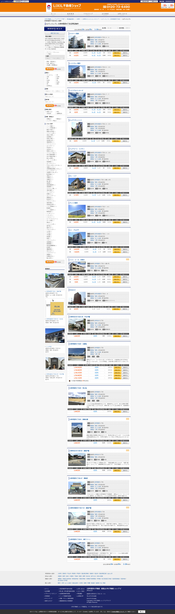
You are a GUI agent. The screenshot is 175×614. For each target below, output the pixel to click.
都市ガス (50, 227)
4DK (58, 84)
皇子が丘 (93, 576)
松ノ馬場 (103, 583)
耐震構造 (50, 243)
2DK (58, 78)
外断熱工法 (50, 256)
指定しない (50, 111)
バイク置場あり (52, 206)
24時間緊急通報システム (54, 168)
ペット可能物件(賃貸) (65, 596)
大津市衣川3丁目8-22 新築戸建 (79, 451)
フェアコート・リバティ (76, 149)
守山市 (69, 573)
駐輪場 (49, 208)
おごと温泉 (98, 43)
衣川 (98, 320)
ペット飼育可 (51, 210)
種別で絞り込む (55, 33)
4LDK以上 (49, 85)
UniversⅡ (72, 290)
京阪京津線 (82, 578)
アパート (49, 52)
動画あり (59, 119)
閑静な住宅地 (51, 131)
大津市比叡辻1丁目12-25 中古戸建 (55, 374)
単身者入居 (50, 140)
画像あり (49, 119)
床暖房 (49, 254)
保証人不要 (50, 135)
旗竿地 (49, 226)
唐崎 (85, 583)
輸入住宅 (50, 258)
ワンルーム (50, 75)
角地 (49, 238)
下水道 (49, 233)
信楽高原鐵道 (115, 578)
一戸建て (49, 54)
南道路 (49, 236)
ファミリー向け (52, 152)
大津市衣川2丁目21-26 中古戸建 (79, 317)
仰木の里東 (100, 576)
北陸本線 (123, 578)
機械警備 (50, 249)
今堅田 (71, 576)
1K (57, 75)
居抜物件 (50, 186)
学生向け (50, 147)
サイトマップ (48, 598)
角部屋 (49, 183)
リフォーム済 (51, 133)
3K (57, 80)
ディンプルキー (52, 170)
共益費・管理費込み (52, 65)
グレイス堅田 (73, 203)
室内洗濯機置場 (52, 245)
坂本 (67, 576)
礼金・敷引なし (51, 63)
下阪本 (76, 576)
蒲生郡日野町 (85, 573)
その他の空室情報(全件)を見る (79, 380)
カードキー (50, 145)
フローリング (51, 240)
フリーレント (51, 144)
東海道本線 (75, 578)
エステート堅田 (74, 33)
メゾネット (50, 213)
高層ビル (50, 194)
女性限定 (50, 136)
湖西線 (92, 40)
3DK (48, 82)
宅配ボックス (51, 167)
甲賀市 (78, 573)
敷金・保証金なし (51, 61)
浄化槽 (49, 234)
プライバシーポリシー (51, 593)
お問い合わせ (80, 588)
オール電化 (50, 220)
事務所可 (50, 197)
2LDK (48, 80)
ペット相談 (50, 126)
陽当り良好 (50, 129)
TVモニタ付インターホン (54, 165)
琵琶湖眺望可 (51, 185)
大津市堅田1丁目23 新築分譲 (78, 419)
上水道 (49, 231)
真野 (84, 576)
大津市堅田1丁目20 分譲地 (78, 344)
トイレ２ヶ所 (51, 224)
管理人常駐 (50, 138)
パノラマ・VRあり (52, 120)
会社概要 (47, 591)
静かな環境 (50, 158)
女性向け (50, 149)
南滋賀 (93, 583)
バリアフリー (51, 252)
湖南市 (91, 573)
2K (47, 78)
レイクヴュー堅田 (74, 63)
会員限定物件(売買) (65, 593)
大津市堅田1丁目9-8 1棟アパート (80, 539)
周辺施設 (79, 593)
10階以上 (50, 177)
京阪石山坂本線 (67, 578)
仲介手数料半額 (52, 156)
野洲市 (74, 573)
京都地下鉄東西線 (91, 578)
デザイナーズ (51, 201)
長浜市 (96, 573)
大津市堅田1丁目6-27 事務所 (78, 478)
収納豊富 (50, 161)
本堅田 (99, 37)
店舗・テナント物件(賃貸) (66, 598)
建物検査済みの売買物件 (66, 601)
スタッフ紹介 (80, 591)
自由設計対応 (51, 204)
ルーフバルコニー (52, 218)
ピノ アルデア (74, 230)
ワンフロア (50, 192)
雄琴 (64, 576)
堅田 (96, 40)
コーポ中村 (48, 346)
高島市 (64, 573)
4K (47, 84)
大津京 (81, 583)
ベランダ (50, 215)
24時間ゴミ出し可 (52, 172)
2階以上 (49, 176)
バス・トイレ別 (52, 160)
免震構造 (50, 242)
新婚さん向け (51, 151)
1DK (48, 76)
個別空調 (50, 202)
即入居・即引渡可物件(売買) (67, 591)
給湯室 (49, 247)
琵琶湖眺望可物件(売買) (66, 588)
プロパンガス (51, 229)
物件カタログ (48, 601)
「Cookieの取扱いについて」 (118, 611)
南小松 (88, 576)
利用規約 (47, 596)
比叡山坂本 (75, 583)
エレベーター (51, 195)
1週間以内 (59, 113)
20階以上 (50, 179)
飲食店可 (50, 199)
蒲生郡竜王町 (102, 573)
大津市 (95, 37)
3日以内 (49, 113)
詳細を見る (116, 52)
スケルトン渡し (52, 188)
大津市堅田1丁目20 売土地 (78, 388)
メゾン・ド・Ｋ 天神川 (76, 260)
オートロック (51, 163)
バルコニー (50, 217)
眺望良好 (50, 211)
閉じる (141, 611)
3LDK (58, 82)
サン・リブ (72, 176)
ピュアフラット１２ (75, 120)
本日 (58, 111)
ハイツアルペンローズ (76, 90)
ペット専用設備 (52, 128)
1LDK (58, 76)
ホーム (47, 588)
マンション (56, 52)
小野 (96, 42)
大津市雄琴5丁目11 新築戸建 (53, 291)
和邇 (89, 583)
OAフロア (50, 251)
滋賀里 (97, 583)
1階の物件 (50, 190)
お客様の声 (80, 596)
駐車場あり (50, 174)
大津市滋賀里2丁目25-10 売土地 (54, 319)
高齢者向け (50, 142)
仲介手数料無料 (52, 154)
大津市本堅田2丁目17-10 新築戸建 (80, 508)
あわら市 (110, 573)
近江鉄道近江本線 (106, 578)
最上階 (49, 181)
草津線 (99, 578)
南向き (49, 222)
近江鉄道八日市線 (62, 580)
